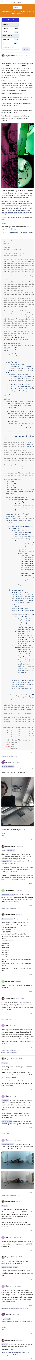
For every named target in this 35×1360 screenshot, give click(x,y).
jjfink (5, 1063)
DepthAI (5, 28)
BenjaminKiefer (9, 766)
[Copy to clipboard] (32, 240)
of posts (16, 2)
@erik (15, 1267)
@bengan (5, 1100)
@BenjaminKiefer (7, 895)
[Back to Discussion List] (2, 2)
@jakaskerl (10, 850)
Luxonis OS (6, 39)
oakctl (5, 43)
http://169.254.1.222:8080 (18, 233)
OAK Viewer (6, 32)
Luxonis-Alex (8, 919)
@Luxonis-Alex (7, 861)
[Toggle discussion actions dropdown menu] (33, 2)
